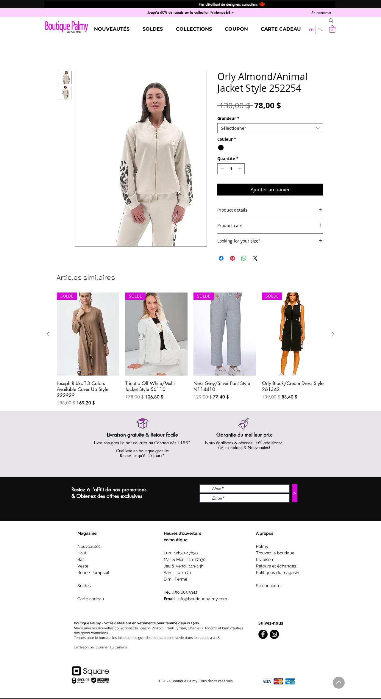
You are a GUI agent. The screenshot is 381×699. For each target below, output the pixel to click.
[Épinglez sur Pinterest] (232, 258)
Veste (82, 566)
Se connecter (269, 585)
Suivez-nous (270, 623)
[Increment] (240, 169)
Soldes (84, 585)
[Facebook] (263, 634)
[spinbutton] (231, 169)
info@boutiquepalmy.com (202, 598)
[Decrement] (221, 169)
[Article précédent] (48, 333)
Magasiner (87, 533)
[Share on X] (255, 258)
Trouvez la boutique (275, 553)
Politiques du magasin (277, 572)
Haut (82, 553)
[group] (190, 349)
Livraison (264, 559)
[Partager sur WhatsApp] (243, 258)
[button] (332, 29)
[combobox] (270, 128)
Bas (81, 559)
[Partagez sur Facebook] (221, 258)
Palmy (262, 546)
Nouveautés (89, 546)
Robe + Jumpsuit (93, 572)
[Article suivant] (332, 333)
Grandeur (228, 118)
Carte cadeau (90, 598)
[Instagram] (274, 634)
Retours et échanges (276, 566)
